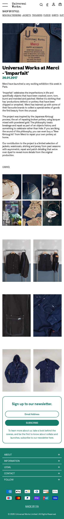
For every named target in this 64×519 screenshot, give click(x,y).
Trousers (37, 15)
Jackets (26, 15)
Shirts (55, 15)
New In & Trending (11, 15)
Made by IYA (32, 506)
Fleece (47, 15)
